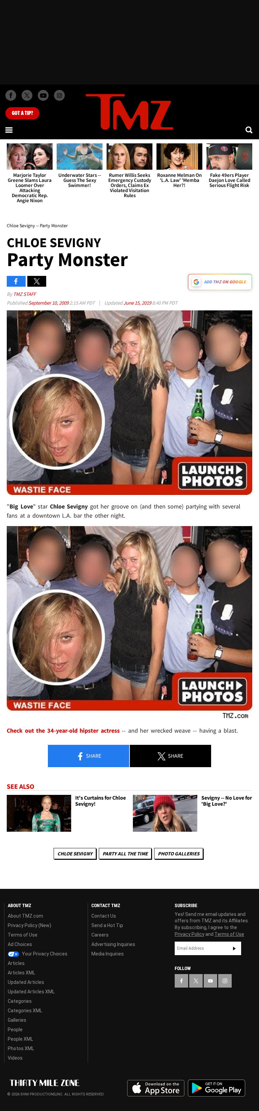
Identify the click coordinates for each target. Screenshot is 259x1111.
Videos (15, 1058)
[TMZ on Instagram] (59, 95)
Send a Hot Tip (107, 925)
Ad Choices (20, 944)
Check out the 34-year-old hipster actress (63, 730)
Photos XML (21, 1048)
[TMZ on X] (27, 95)
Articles (16, 963)
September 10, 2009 (48, 303)
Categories (20, 1001)
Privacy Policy (189, 934)
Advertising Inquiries (113, 944)
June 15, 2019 (137, 303)
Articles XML (21, 972)
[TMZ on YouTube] (210, 981)
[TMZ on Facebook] (10, 95)
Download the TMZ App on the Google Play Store (216, 1088)
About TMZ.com (25, 916)
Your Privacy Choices (44, 953)
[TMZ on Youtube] (43, 95)
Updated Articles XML (31, 991)
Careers (100, 935)
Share (93, 755)
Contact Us (103, 916)
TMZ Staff (24, 294)
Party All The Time (125, 853)
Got (22, 113)
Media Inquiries (107, 953)
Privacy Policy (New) (29, 925)
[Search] (249, 129)
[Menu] (9, 129)
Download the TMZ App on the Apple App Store (155, 1088)
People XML (20, 1039)
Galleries (17, 1020)
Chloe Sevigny (74, 853)
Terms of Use (22, 935)
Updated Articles (26, 982)
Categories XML (25, 1010)
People (15, 1029)
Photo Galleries (178, 853)
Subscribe (234, 948)
